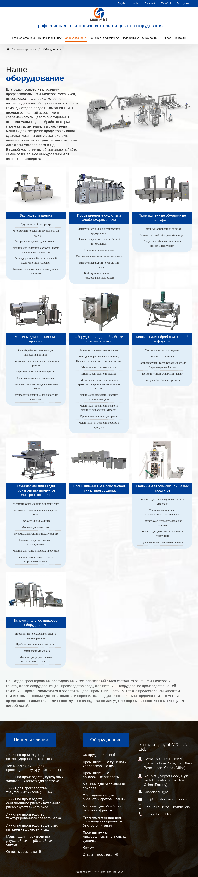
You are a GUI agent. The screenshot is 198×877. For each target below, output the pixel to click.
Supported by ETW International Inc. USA (99, 871)
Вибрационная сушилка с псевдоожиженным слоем (99, 275)
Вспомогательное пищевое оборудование (36, 622)
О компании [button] (149, 37)
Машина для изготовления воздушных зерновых (35, 271)
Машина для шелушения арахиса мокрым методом (99, 397)
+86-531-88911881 (159, 814)
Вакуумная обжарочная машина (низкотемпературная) (162, 243)
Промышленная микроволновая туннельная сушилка (99, 488)
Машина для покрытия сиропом (35, 377)
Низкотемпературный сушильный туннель (99, 264)
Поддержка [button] (129, 37)
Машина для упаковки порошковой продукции (162, 533)
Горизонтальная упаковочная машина (162, 542)
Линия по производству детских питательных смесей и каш (32, 827)
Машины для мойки (162, 356)
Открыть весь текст (21, 851)
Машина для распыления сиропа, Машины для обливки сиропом (99, 407)
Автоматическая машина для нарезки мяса (35, 512)
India (136, 3)
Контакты (180, 37)
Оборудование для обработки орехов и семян (99, 339)
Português (183, 3)
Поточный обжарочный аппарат (162, 228)
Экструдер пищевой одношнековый (35, 241)
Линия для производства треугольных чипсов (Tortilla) (29, 790)
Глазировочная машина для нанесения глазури (35, 386)
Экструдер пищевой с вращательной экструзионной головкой (36, 260)
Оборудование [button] (74, 37)
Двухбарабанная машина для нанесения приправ (36, 363)
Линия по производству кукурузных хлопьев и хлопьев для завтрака (34, 779)
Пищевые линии (31, 739)
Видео (167, 37)
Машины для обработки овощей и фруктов (162, 339)
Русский (150, 3)
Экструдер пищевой (36, 215)
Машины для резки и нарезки (162, 350)
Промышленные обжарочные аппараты (162, 217)
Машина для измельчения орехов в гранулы (99, 424)
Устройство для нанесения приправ (35, 371)
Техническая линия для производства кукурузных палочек (34, 768)
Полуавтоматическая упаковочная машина (162, 523)
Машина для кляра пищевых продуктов (36, 550)
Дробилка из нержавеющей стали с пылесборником (35, 635)
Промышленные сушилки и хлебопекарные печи (99, 217)
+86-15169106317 (158, 807)
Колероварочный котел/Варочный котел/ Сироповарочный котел (162, 365)
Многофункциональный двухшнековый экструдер (36, 232)
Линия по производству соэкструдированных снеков (29, 757)
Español (166, 3)
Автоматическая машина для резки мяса (35, 503)
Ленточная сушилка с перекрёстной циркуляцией (99, 231)
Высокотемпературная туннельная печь (99, 256)
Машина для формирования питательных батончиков (36, 659)
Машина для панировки (36, 527)
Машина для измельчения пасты (99, 350)
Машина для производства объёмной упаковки (162, 501)
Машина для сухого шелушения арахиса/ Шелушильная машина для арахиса (99, 384)
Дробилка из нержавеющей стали (35, 644)
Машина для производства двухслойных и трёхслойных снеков (29, 840)
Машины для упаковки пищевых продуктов (162, 488)
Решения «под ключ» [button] (103, 37)
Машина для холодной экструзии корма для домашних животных (36, 250)
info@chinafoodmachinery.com (167, 799)
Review (88, 847)
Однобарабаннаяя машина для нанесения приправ (35, 352)
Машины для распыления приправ (36, 339)
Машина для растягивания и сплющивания (35, 542)
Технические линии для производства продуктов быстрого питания (36, 490)
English (122, 3)
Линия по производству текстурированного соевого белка (33, 816)
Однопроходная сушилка (99, 249)
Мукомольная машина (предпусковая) (36, 533)
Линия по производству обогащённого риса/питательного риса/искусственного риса (33, 803)
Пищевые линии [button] (48, 37)
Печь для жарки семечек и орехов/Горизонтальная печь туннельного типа (99, 358)
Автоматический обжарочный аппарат (162, 235)
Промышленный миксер (36, 650)
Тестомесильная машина (35, 520)
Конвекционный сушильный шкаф (162, 373)
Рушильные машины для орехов (99, 416)
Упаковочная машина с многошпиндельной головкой (162, 512)
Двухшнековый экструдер (36, 224)
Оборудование (106, 739)
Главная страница (23, 37)
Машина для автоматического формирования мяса (35, 559)
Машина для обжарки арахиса (98, 367)
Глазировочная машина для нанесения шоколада (35, 397)
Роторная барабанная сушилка (162, 380)
